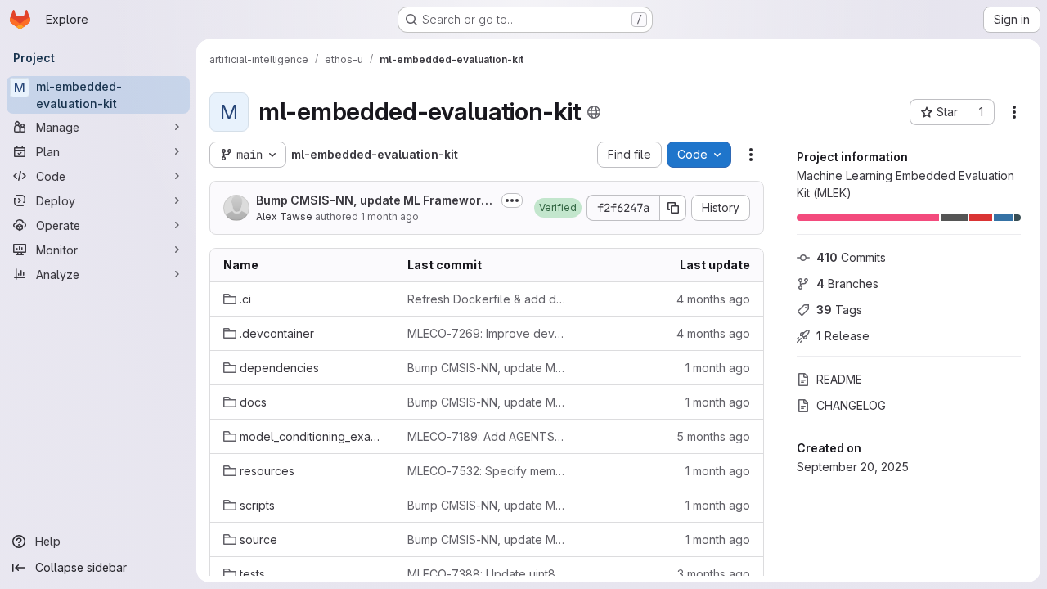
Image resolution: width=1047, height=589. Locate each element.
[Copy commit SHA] (673, 208)
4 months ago (713, 299)
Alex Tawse (284, 216)
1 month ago (390, 216)
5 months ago (713, 436)
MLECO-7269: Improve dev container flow (486, 333)
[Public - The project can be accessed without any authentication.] (593, 112)
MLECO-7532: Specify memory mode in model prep (486, 471)
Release (843, 336)
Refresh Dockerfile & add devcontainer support (486, 299)
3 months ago (713, 574)
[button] (558, 208)
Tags (839, 310)
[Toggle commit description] (512, 200)
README (839, 379)
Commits (851, 257)
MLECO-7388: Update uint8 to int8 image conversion (486, 574)
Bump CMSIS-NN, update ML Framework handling (372, 201)
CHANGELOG (851, 405)
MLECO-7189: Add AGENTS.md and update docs (486, 436)
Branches (847, 283)
